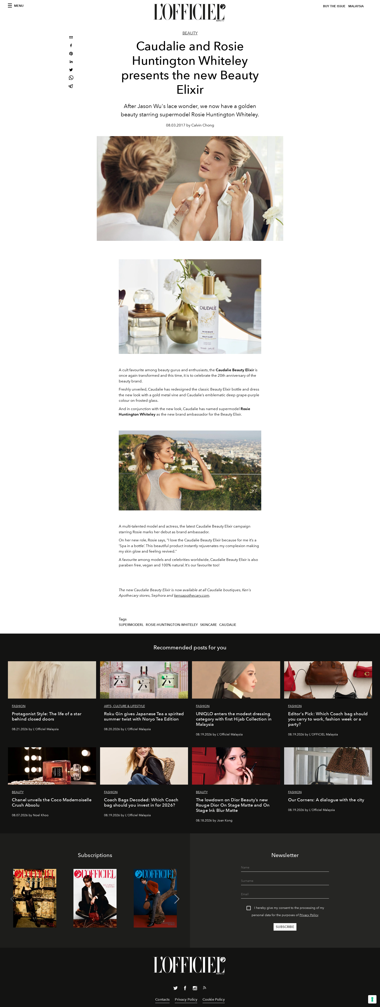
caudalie (227, 625)
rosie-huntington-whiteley (172, 625)
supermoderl (131, 625)
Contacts (162, 999)
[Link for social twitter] (175, 989)
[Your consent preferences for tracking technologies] (372, 999)
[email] (71, 38)
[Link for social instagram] (195, 989)
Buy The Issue (334, 6)
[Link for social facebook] (185, 989)
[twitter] (71, 70)
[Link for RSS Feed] (204, 988)
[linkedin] (71, 62)
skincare (208, 625)
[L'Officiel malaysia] (190, 12)
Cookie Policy (214, 999)
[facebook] (71, 46)
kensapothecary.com (191, 595)
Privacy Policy (309, 915)
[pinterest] (71, 54)
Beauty (190, 33)
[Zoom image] (190, 471)
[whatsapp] (71, 78)
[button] (177, 899)
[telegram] (71, 87)
